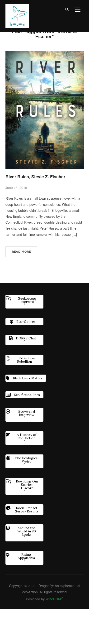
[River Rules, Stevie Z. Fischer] (44, 54)
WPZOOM (53, 599)
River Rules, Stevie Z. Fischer (35, 177)
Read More (21, 252)
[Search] (67, 9)
